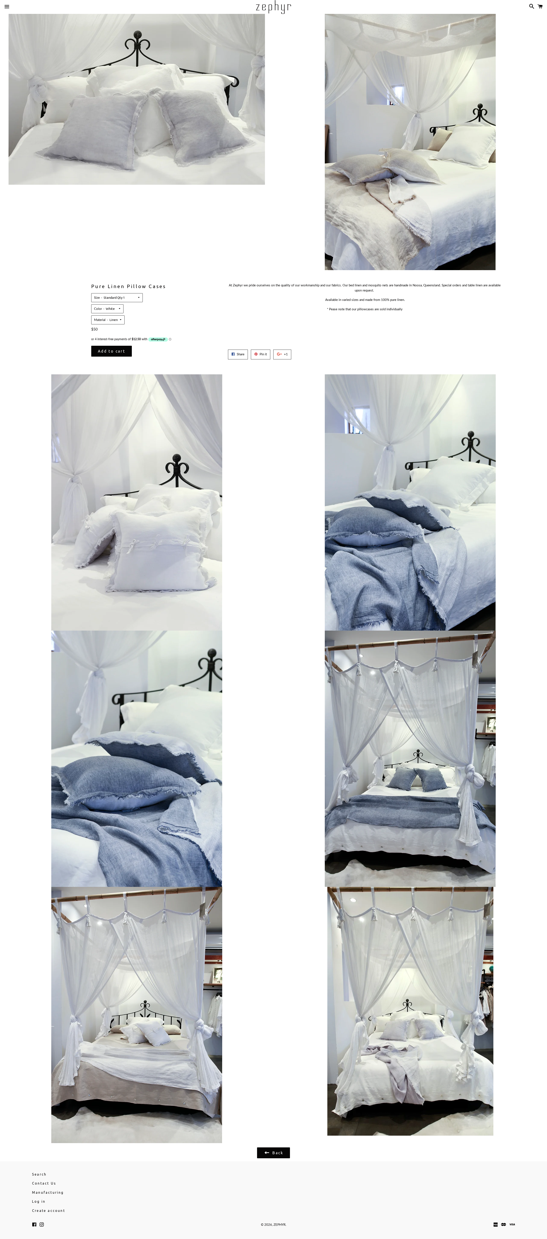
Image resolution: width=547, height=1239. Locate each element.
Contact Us (44, 1183)
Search (39, 1174)
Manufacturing (48, 1192)
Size (97, 297)
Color (98, 308)
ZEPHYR (279, 1224)
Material (100, 320)
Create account (48, 1211)
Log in (39, 1201)
